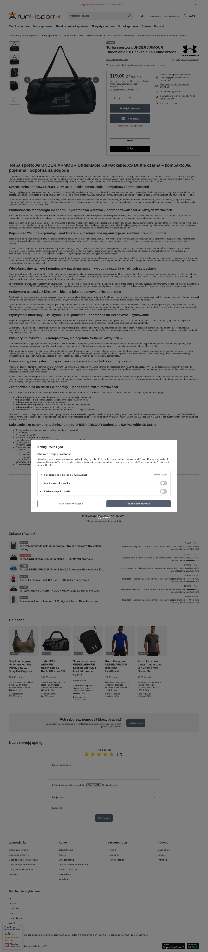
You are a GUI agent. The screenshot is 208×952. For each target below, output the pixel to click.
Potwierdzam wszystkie (138, 503)
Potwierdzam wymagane (70, 503)
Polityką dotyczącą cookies (111, 459)
